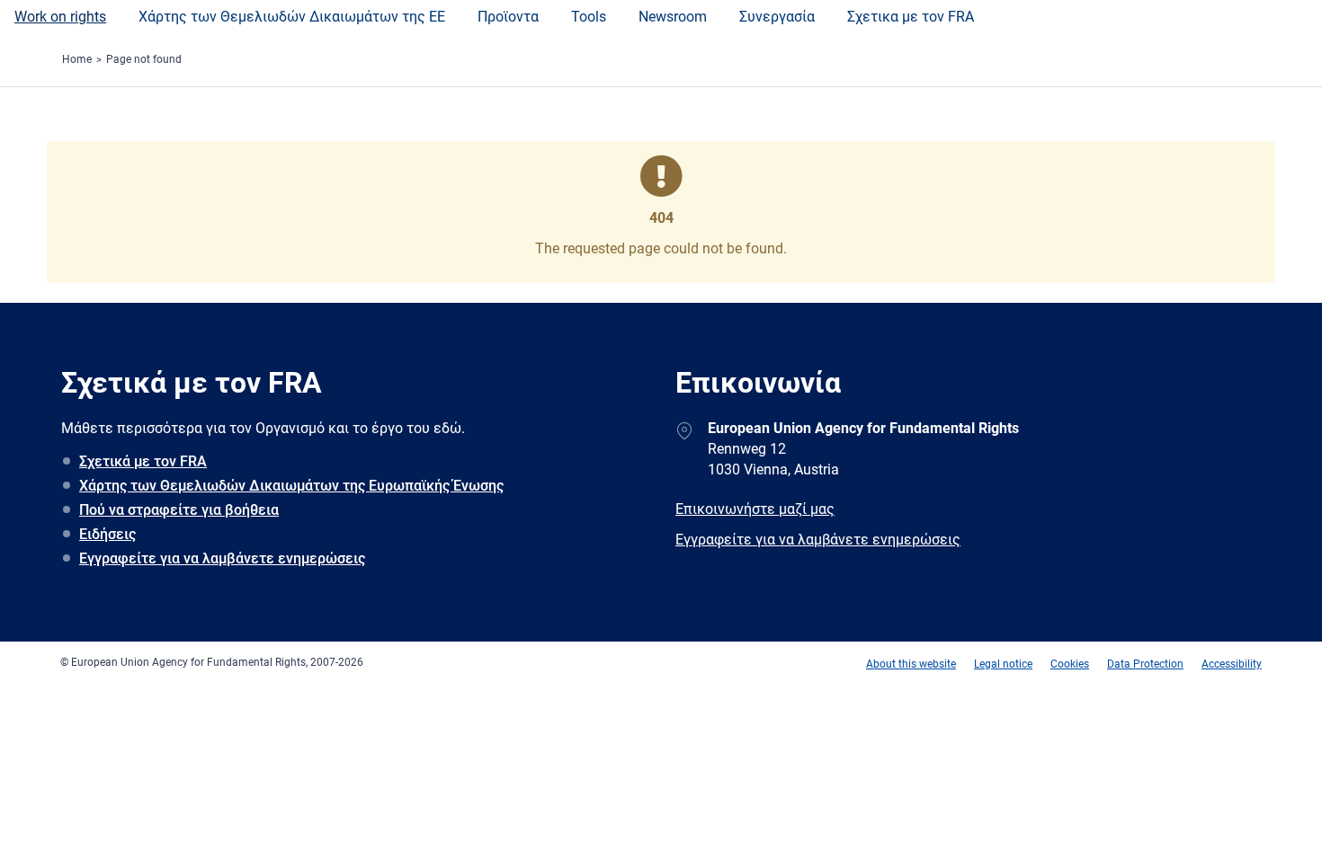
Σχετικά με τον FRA (143, 461)
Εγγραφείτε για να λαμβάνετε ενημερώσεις (222, 558)
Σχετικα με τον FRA (910, 16)
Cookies (1069, 664)
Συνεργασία (777, 16)
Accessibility (1231, 664)
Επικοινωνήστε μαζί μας (755, 509)
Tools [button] (588, 16)
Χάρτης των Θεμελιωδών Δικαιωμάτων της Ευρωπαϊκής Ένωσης (291, 485)
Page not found (144, 59)
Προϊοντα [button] (508, 16)
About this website (911, 664)
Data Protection (1145, 664)
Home (77, 59)
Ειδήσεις (107, 534)
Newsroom (673, 16)
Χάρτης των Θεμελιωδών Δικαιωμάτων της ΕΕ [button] (291, 16)
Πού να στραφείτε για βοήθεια (179, 509)
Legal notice (1003, 664)
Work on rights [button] (60, 16)
